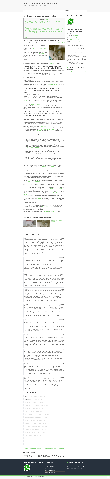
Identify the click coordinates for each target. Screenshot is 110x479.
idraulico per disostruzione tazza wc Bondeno (55, 448)
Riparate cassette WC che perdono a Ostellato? (34, 408)
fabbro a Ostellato (59, 103)
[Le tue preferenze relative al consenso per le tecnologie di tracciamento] (108, 477)
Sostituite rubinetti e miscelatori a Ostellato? (34, 411)
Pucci (57, 192)
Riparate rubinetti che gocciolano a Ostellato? (34, 441)
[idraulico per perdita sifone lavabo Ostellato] (43, 223)
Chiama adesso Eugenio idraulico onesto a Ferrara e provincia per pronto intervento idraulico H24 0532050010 (46, 10)
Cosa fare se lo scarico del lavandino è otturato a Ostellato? (37, 405)
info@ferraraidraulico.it (74, 39)
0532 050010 (61, 42)
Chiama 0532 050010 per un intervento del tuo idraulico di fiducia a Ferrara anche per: (42, 35)
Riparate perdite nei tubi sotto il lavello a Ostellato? (35, 432)
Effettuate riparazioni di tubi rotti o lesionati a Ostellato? (36, 417)
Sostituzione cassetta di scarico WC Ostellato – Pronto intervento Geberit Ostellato (42, 33)
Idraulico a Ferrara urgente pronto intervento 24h (76, 71)
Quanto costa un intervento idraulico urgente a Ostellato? (36, 396)
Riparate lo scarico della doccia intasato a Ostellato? (35, 420)
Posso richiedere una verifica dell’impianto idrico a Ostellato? (37, 444)
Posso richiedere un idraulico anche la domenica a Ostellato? (37, 429)
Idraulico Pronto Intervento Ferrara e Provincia (76, 73)
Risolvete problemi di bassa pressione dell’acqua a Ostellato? (37, 414)
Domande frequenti (28, 37)
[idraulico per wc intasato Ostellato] (57, 223)
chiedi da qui (74, 37)
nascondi (46, 19)
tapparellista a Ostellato (35, 104)
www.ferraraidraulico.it (75, 41)
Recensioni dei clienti (28, 36)
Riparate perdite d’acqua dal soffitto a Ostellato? (34, 402)
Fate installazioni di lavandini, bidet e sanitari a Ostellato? (36, 426)
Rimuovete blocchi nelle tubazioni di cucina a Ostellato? (36, 438)
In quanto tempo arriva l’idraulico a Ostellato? (34, 399)
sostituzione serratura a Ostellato (32, 160)
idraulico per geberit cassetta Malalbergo (32, 448)
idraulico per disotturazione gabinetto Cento (58, 457)
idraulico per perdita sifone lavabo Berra (48, 129)
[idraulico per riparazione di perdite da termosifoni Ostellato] (29, 223)
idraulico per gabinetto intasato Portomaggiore (44, 456)
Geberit (51, 192)
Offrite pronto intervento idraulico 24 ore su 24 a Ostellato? (37, 423)
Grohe (54, 192)
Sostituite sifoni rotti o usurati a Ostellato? (33, 435)
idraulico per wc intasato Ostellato (57, 228)
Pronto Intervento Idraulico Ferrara (40, 3)
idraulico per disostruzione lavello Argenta (28, 457)
